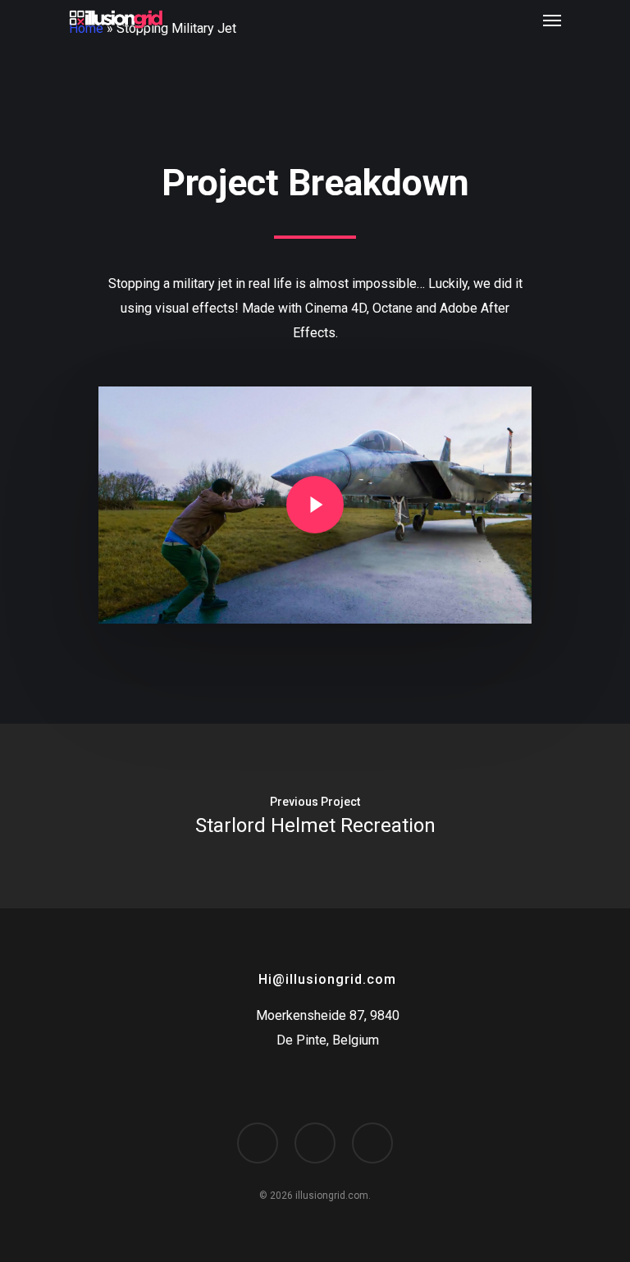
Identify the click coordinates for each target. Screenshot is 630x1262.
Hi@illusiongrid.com (327, 979)
